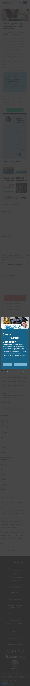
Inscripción (7, 365)
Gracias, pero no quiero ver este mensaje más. (15, 371)
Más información (20, 365)
